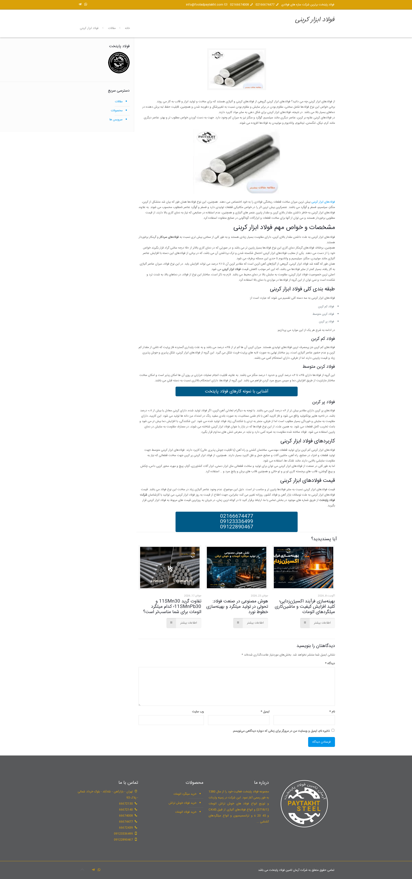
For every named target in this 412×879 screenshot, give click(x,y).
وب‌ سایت (198, 711)
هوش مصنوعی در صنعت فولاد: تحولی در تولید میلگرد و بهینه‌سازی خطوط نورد (237, 607)
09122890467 (236, 527)
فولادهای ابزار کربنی (323, 202)
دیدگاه (330, 663)
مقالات (112, 28)
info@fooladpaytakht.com (204, 4)
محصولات (117, 110)
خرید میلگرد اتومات (184, 794)
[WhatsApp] (85, 4)
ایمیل (265, 711)
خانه (127, 28)
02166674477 (265, 4)
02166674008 (239, 4)
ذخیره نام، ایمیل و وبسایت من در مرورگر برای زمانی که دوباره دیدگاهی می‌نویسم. (281, 731)
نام (332, 711)
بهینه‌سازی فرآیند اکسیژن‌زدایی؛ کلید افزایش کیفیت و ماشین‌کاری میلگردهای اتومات (305, 607)
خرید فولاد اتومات (185, 812)
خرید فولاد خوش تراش (182, 803)
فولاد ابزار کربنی (89, 28)
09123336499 (236, 522)
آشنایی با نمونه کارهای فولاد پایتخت (236, 391)
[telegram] (80, 4)
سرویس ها (116, 119)
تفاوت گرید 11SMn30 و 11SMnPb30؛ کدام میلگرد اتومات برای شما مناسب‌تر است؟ (172, 607)
